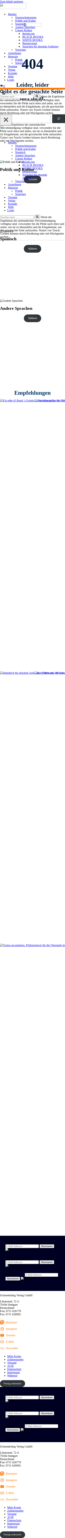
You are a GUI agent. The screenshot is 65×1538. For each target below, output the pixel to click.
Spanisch (20, 23)
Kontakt (12, 73)
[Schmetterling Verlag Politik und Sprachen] (32, 6)
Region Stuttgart (14, 1274)
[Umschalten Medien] (63, 142)
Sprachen (20, 63)
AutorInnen (14, 53)
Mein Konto (14, 1356)
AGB (10, 1365)
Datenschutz (14, 1369)
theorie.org (28, 33)
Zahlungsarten (15, 1359)
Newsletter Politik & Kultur (21, 1242)
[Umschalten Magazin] (63, 187)
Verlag (11, 69)
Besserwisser (29, 43)
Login (10, 79)
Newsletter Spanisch (17, 1258)
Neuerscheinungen (25, 17)
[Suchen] (2, 92)
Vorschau (20, 49)
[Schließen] (6, 120)
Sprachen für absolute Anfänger (40, 46)
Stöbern (32, 248)
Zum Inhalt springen (11, 1)
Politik (19, 59)
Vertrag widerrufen (12, 1383)
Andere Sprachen (25, 27)
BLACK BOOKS (32, 36)
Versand (11, 1362)
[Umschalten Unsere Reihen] (63, 158)
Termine (12, 66)
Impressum (13, 1372)
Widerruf (12, 1375)
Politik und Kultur (25, 20)
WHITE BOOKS (32, 40)
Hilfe (11, 76)
